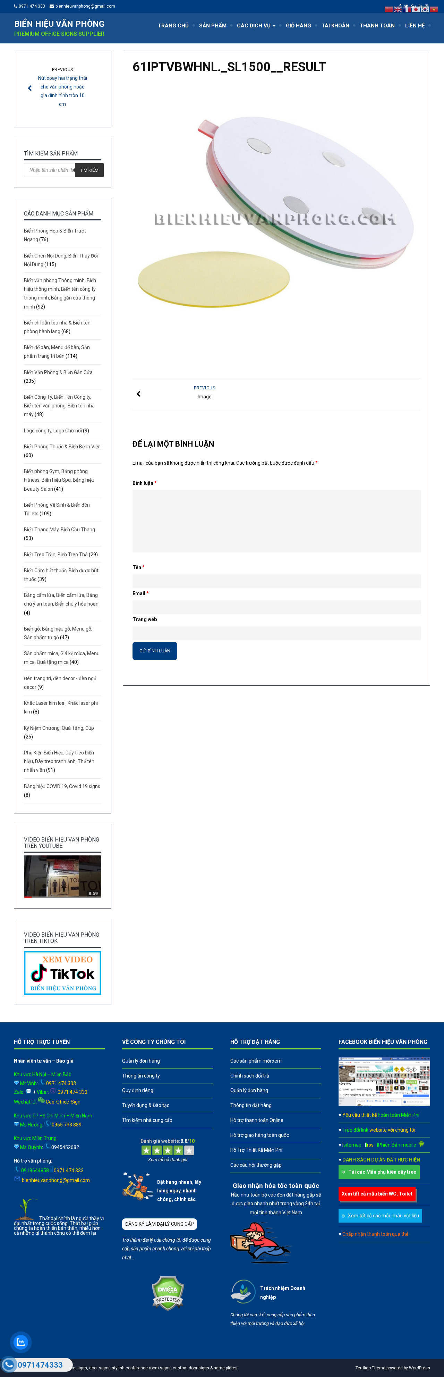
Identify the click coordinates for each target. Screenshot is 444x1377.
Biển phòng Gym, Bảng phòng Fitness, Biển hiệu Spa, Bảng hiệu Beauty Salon (59, 479)
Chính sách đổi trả (249, 1076)
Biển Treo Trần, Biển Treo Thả (56, 554)
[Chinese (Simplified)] (389, 9)
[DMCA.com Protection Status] (168, 1309)
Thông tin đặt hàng (251, 1105)
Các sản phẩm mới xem (256, 1061)
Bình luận (145, 483)
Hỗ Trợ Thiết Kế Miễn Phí (256, 1150)
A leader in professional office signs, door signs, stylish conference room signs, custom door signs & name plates (127, 1368)
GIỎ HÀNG (298, 26)
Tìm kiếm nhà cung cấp (147, 1120)
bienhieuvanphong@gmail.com (85, 6)
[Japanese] (416, 9)
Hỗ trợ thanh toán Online (256, 1120)
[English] (398, 9)
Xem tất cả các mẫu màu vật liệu (383, 1215)
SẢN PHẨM (213, 26)
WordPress (419, 1368)
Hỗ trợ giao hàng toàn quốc (259, 1135)
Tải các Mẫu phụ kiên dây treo (382, 1172)
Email (141, 593)
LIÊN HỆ (415, 26)
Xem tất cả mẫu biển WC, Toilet (377, 1194)
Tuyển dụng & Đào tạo (146, 1105)
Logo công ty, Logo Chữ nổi (53, 430)
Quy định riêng (137, 1090)
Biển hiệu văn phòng (59, 24)
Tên (139, 567)
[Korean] (425, 9)
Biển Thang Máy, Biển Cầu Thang (59, 529)
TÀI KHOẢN (335, 26)
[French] (407, 9)
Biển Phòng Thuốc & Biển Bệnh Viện (62, 446)
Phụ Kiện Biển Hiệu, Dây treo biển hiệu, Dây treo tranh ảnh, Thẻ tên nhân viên (59, 761)
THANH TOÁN (377, 26)
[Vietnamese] (434, 9)
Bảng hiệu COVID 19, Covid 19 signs (62, 786)
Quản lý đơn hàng (141, 1061)
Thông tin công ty (141, 1076)
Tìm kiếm (89, 170)
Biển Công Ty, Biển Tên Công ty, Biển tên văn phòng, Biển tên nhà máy (59, 405)
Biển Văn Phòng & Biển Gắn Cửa (58, 372)
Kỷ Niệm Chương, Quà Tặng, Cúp (59, 728)
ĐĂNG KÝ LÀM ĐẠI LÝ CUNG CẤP (159, 1224)
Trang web (145, 619)
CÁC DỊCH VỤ (254, 26)
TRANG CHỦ (173, 26)
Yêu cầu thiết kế (380, 1115)
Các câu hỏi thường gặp (256, 1165)
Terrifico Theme (370, 1368)
